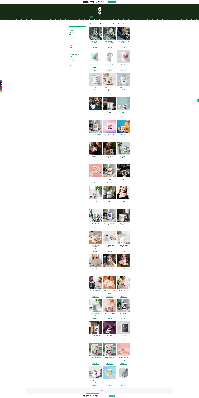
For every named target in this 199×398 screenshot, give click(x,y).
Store (90, 23)
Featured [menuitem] (70, 28)
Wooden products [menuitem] (72, 38)
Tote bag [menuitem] (71, 52)
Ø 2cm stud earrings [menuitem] (73, 39)
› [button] (86, 30)
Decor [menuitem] (71, 47)
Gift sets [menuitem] (70, 36)
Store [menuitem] (92, 17)
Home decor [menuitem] (71, 41)
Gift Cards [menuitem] (71, 65)
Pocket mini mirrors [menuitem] (73, 50)
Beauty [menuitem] (71, 49)
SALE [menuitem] (70, 67)
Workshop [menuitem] (71, 30)
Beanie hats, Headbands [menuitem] (74, 54)
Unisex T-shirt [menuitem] (71, 32)
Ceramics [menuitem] (71, 45)
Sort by (119, 23)
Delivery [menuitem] (107, 17)
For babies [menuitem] (71, 63)
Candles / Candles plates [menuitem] (74, 43)
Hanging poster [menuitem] (72, 58)
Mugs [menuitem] (71, 56)
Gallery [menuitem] (95, 17)
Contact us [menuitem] (101, 17)
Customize (113, 390)
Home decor (95, 23)
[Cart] (198, 101)
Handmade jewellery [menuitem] (73, 60)
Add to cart (95, 47)
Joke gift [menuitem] (70, 34)
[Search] (86, 23)
